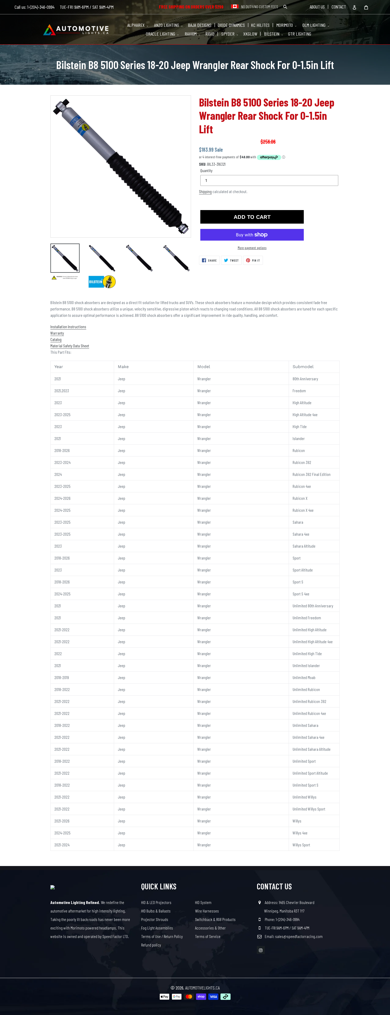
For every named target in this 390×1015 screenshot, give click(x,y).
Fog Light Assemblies (157, 927)
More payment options (252, 247)
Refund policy (151, 944)
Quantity (206, 170)
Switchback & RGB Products (215, 919)
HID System (203, 902)
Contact (339, 6)
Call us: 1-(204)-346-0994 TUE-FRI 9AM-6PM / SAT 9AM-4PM (64, 7)
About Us (317, 6)
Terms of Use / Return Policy (162, 936)
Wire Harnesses (207, 910)
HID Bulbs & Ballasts (156, 910)
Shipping (205, 191)
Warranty (57, 332)
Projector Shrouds (154, 919)
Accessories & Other (210, 927)
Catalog (56, 339)
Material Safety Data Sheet (69, 345)
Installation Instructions (68, 326)
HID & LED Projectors (156, 902)
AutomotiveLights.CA (202, 988)
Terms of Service (207, 936)
